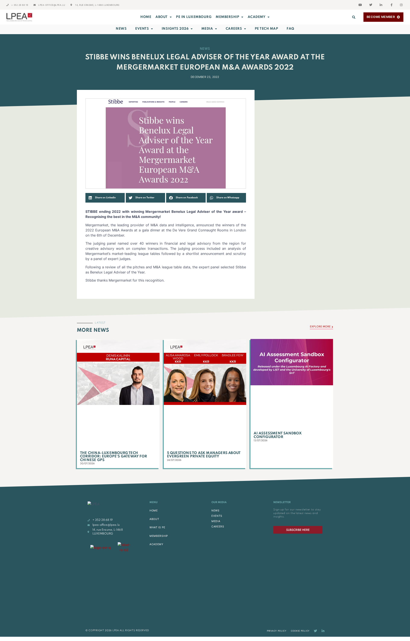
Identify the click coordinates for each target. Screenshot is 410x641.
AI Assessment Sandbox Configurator (278, 435)
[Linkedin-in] (323, 630)
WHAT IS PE (157, 527)
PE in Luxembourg (193, 17)
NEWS (215, 510)
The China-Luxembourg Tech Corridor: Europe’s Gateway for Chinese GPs (113, 456)
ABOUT (161, 17)
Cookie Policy (300, 630)
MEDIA (215, 521)
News (121, 29)
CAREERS (217, 526)
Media (207, 29)
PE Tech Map (266, 29)
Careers (234, 29)
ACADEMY (257, 17)
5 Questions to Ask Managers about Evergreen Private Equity (204, 454)
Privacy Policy (277, 630)
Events (142, 29)
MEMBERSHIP (227, 17)
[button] (354, 17)
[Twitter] (315, 630)
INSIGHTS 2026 (175, 29)
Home (145, 17)
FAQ (290, 29)
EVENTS (216, 515)
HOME (153, 510)
